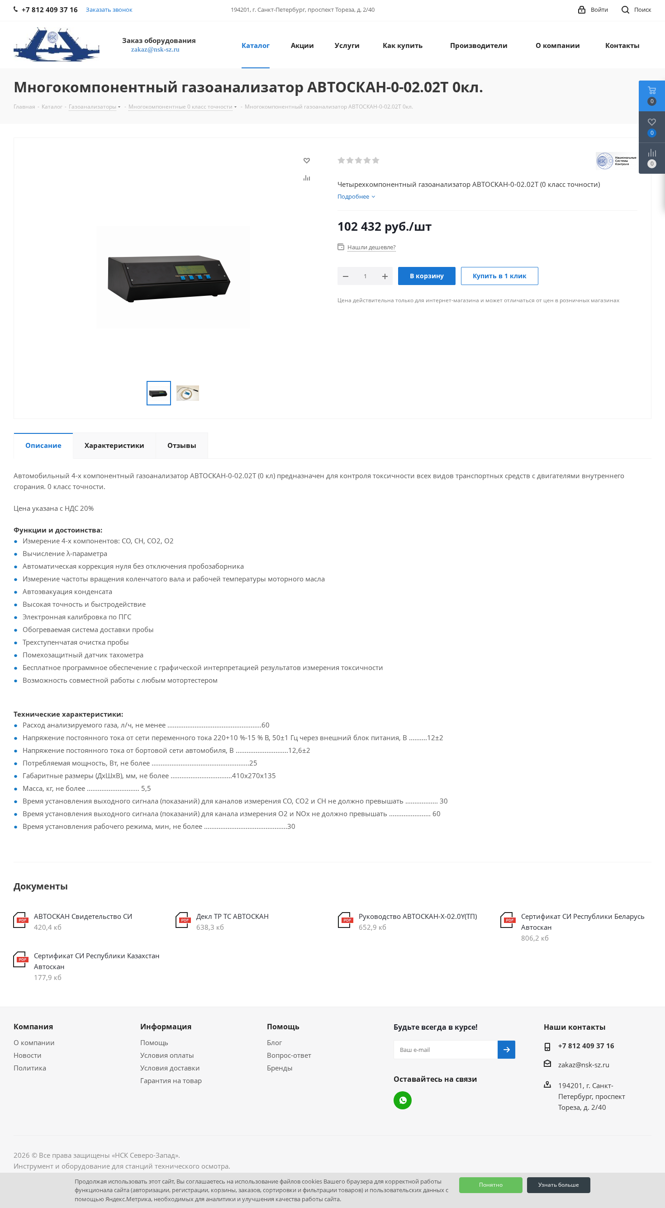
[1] (341, 160)
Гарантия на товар (171, 1080)
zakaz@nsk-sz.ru (583, 1064)
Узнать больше (558, 1185)
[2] (350, 160)
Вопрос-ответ (289, 1055)
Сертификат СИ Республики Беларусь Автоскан (583, 922)
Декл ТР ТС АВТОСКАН (232, 916)
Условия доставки (170, 1067)
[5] (376, 160)
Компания (33, 1027)
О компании (34, 1042)
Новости (28, 1055)
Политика (30, 1067)
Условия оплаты (167, 1055)
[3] (359, 160)
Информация (165, 1027)
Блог (274, 1042)
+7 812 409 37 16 (586, 1045)
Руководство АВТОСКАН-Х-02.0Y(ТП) (418, 916)
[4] (367, 160)
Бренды (280, 1067)
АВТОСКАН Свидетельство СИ (83, 916)
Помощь (154, 1042)
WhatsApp (403, 1100)
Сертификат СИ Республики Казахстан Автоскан (97, 961)
